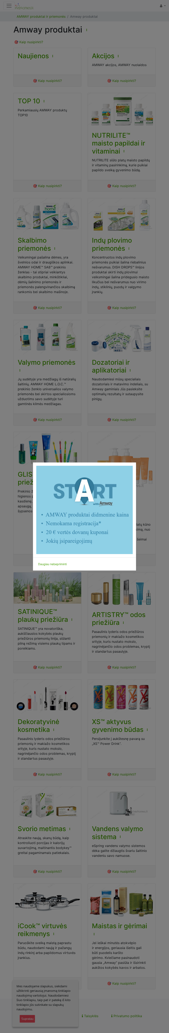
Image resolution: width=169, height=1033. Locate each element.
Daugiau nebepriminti (52, 564)
